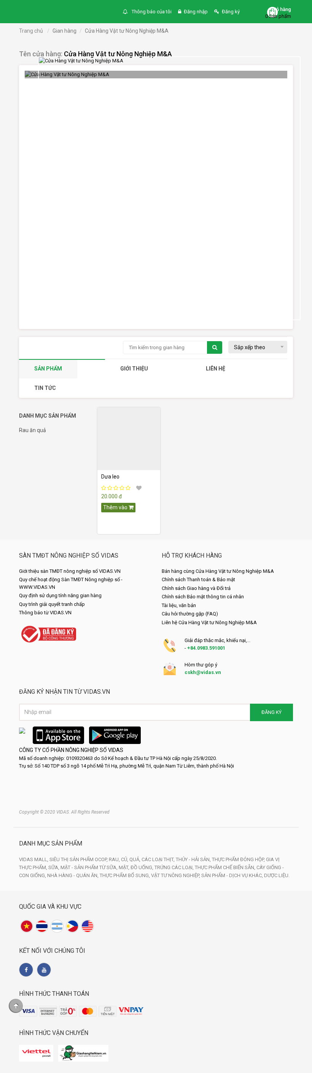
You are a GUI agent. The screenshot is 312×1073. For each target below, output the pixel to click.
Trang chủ (31, 31)
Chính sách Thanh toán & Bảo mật (198, 579)
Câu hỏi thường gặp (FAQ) (190, 614)
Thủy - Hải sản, (194, 859)
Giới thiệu (134, 369)
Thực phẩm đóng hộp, (239, 859)
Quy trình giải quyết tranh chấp (52, 604)
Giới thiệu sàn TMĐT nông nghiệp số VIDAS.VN (70, 571)
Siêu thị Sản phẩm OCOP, (79, 859)
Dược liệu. (277, 875)
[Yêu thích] (139, 488)
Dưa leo (110, 477)
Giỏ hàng (281, 9)
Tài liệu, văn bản (179, 605)
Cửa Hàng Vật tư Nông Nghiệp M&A (118, 54)
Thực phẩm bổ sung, (125, 875)
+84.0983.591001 (206, 648)
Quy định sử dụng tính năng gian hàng (60, 595)
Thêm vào (116, 507)
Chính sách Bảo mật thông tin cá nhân (203, 596)
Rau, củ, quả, (125, 859)
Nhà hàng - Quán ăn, (73, 875)
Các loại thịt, (159, 859)
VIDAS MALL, (34, 859)
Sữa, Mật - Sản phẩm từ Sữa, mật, (89, 867)
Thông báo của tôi (151, 11)
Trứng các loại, (174, 867)
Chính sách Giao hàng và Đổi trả (196, 588)
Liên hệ (215, 369)
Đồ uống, (142, 867)
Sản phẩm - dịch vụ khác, (232, 875)
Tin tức (45, 388)
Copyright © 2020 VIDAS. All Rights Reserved (64, 812)
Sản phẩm (48, 369)
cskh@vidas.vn (203, 672)
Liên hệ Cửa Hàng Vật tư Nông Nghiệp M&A (209, 622)
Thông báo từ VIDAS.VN (45, 612)
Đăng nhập (196, 11)
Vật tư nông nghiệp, (176, 875)
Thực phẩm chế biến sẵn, (225, 867)
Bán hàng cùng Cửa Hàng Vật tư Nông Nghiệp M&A (218, 571)
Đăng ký (231, 11)
